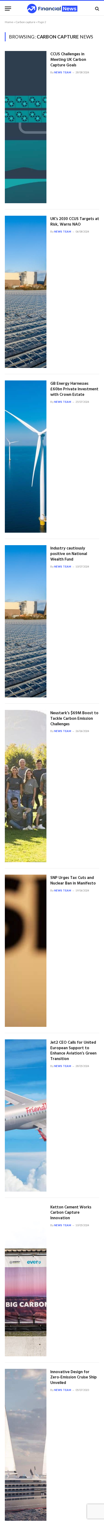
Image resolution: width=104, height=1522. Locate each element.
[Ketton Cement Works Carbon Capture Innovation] (25, 1280)
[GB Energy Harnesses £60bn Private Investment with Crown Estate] (25, 456)
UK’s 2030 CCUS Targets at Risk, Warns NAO (74, 222)
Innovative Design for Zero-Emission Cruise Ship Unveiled (73, 1377)
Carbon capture (25, 22)
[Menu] (8, 8)
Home (9, 22)
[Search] (96, 8)
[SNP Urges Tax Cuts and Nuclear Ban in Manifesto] (25, 951)
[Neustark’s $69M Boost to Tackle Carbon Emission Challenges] (25, 786)
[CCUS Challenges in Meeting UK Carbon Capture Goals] (25, 127)
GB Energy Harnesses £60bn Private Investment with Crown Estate (74, 389)
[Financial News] (52, 8)
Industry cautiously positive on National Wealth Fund (68, 554)
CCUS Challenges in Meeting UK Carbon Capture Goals (68, 60)
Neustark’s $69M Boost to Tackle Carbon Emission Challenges (74, 718)
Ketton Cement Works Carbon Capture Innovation (70, 1213)
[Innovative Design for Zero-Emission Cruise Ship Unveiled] (25, 1445)
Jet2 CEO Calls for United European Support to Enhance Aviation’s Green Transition (73, 1050)
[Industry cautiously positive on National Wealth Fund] (25, 621)
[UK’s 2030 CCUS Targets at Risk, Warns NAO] (25, 292)
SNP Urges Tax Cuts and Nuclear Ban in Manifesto (73, 881)
